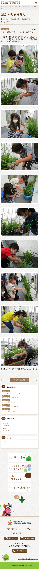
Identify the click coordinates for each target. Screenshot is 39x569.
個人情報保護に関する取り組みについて (28, 559)
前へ (2, 380)
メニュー (36, 2)
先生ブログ (15, 7)
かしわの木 (6, 430)
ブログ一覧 (8, 7)
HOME (2, 7)
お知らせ (5, 423)
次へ (37, 380)
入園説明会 (6, 425)
